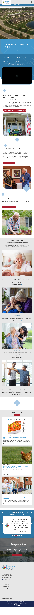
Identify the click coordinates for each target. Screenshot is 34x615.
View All (16, 414)
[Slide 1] (14, 533)
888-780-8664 (17, 4)
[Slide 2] (16, 533)
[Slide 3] (18, 533)
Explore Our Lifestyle (8, 162)
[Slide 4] (19, 533)
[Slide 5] (21, 533)
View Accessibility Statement (12, 601)
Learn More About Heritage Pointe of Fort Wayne (14, 110)
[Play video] (17, 76)
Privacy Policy (20, 601)
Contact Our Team (16, 552)
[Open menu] (31, 2)
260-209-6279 (4, 570)
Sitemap (25, 601)
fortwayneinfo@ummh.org (6, 575)
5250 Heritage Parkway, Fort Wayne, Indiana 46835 (7, 573)
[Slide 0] (12, 533)
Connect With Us (6, 577)
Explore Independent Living (8, 206)
